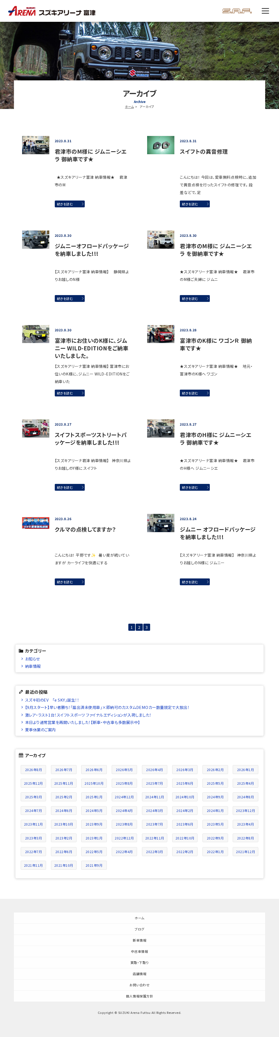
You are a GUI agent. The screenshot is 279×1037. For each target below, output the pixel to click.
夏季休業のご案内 (40, 729)
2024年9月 (215, 797)
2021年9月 (94, 865)
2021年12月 (245, 851)
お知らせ (32, 658)
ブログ (139, 929)
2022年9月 (215, 838)
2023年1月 (94, 838)
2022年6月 (63, 851)
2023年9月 (94, 824)
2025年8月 (124, 783)
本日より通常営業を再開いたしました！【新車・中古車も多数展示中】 (82, 722)
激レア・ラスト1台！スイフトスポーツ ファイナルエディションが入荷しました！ (88, 714)
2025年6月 (184, 783)
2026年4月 (154, 769)
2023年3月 (33, 838)
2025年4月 (245, 783)
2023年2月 (63, 838)
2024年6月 (63, 810)
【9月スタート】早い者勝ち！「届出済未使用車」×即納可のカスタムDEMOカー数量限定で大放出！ (107, 707)
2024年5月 (94, 810)
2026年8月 (33, 769)
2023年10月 (63, 824)
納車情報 (33, 666)
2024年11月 (154, 797)
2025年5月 (215, 783)
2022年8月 (245, 838)
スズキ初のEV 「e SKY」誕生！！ (52, 699)
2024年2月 (184, 810)
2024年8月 (245, 797)
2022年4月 (124, 851)
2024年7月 (33, 810)
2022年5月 (94, 851)
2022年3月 (154, 851)
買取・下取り (140, 962)
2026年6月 (94, 769)
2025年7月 (154, 783)
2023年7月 (154, 824)
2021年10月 (63, 865)
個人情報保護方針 (139, 996)
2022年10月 (185, 838)
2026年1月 (245, 769)
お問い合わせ (139, 985)
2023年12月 (245, 810)
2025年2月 (63, 797)
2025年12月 (33, 783)
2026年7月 (63, 769)
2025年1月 (94, 797)
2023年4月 (245, 824)
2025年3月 (33, 797)
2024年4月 (124, 810)
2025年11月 (63, 783)
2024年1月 (215, 810)
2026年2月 (215, 769)
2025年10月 (94, 783)
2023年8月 (124, 824)
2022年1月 (215, 851)
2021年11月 (33, 865)
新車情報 (139, 940)
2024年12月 (124, 797)
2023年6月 (184, 824)
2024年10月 (185, 797)
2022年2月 (184, 851)
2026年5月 (124, 769)
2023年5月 (215, 824)
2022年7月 (33, 851)
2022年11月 (154, 838)
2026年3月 (184, 769)
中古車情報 (139, 951)
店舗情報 (139, 973)
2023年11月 (33, 824)
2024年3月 (154, 810)
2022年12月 (124, 838)
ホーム (129, 106)
